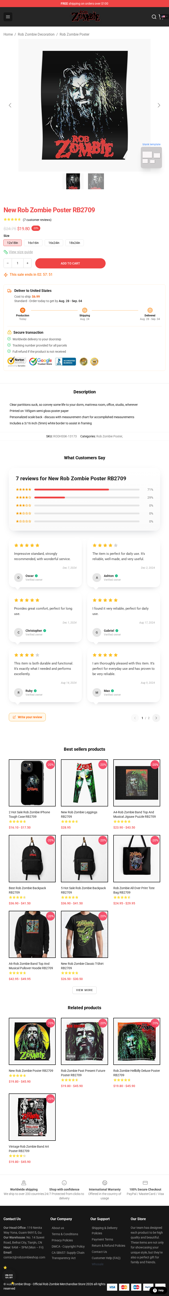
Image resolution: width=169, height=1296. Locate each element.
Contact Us (99, 1252)
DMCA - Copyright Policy (68, 1246)
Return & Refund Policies (108, 1245)
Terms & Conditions (65, 1234)
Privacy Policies (62, 1240)
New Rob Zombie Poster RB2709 (31, 1070)
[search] (154, 16)
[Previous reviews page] (135, 718)
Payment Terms (102, 1239)
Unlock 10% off (9, 1276)
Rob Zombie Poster (74, 34)
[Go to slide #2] (96, 181)
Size (6, 235)
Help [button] (161, 1290)
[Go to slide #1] (73, 181)
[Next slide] (158, 105)
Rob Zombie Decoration (36, 34)
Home (8, 34)
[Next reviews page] (156, 718)
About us (58, 1228)
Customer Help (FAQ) (106, 1258)
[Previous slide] (10, 105)
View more (84, 990)
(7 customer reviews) (37, 220)
